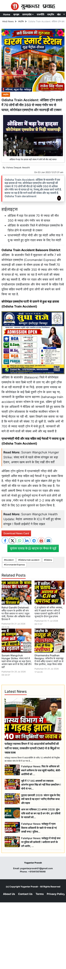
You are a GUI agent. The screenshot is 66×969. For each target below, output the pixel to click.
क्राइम (16, 14)
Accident (9, 560)
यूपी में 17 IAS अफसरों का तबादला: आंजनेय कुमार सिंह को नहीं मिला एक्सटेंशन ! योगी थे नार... (41, 784)
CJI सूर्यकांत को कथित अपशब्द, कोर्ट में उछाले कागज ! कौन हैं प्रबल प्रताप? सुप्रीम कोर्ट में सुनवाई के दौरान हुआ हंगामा (49, 612)
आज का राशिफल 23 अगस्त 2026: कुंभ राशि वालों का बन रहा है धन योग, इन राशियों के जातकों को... (40, 813)
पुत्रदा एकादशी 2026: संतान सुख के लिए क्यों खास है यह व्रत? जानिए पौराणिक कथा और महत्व (40, 799)
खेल (59, 14)
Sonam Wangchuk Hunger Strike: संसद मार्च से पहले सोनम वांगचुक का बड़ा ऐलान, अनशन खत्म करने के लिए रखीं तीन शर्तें (31, 457)
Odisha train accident (29, 560)
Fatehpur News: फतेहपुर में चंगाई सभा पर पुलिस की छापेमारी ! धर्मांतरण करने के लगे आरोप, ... (40, 842)
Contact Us (25, 893)
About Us (9, 893)
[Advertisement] (33, 243)
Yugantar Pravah (29, 886)
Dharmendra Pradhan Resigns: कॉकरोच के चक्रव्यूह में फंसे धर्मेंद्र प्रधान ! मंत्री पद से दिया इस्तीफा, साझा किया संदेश (49, 660)
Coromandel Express (15, 565)
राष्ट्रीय (50, 14)
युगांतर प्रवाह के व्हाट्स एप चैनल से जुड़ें (33, 548)
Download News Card (16, 533)
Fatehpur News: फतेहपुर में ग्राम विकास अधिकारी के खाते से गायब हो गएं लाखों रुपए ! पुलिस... (39, 827)
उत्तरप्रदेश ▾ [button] (28, 14)
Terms (40, 893)
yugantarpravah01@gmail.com (36, 868)
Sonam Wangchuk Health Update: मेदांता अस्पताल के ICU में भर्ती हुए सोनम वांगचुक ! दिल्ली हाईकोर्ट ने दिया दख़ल (32, 519)
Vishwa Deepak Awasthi (18, 167)
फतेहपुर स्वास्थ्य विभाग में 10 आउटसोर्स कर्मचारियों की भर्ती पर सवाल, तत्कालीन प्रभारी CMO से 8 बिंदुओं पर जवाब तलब (32, 748)
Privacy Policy (56, 893)
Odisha (48, 560)
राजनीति (40, 14)
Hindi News (8, 21)
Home (6, 14)
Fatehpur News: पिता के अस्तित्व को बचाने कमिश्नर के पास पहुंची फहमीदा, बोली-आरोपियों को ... (41, 770)
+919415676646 (37, 871)
